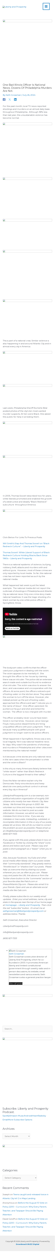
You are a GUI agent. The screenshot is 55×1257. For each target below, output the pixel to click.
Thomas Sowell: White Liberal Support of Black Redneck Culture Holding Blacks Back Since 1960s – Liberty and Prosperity (26, 555)
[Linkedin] (15, 99)
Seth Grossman (16, 954)
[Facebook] (4, 99)
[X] (9, 99)
